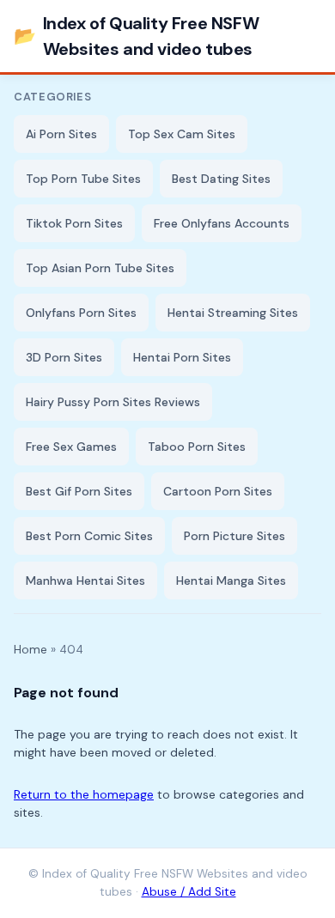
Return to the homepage (84, 794)
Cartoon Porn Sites (217, 491)
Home (30, 649)
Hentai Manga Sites (231, 580)
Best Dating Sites (221, 178)
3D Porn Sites (64, 357)
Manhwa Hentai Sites (85, 580)
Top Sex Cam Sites (181, 134)
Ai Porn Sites (61, 134)
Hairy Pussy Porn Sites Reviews (113, 402)
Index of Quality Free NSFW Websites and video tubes (136, 36)
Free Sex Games (71, 446)
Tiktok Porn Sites (74, 223)
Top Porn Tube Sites (83, 178)
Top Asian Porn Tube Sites (100, 268)
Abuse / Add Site (189, 892)
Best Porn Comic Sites (89, 536)
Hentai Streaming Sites (233, 312)
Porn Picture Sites (234, 536)
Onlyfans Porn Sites (81, 312)
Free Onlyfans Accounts (221, 223)
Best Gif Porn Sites (79, 491)
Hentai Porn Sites (182, 357)
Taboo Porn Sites (197, 446)
